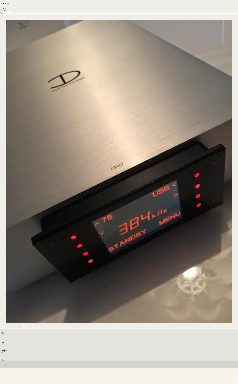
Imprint (2, 334)
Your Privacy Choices (4, 349)
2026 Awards (3, 344)
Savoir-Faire (3, 360)
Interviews (2, 340)
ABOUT (3, 9)
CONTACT (4, 10)
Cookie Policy (3, 352)
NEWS (3, 4)
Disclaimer (2, 333)
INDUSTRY (4, 8)
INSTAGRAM (6, 363)
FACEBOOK (6, 364)
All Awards (2, 343)
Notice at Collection (4, 350)
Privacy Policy (3, 351)
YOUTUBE (6, 365)
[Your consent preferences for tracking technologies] (236, 382)
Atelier (2, 359)
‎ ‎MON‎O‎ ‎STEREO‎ (5, 3)
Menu (1, 0)
